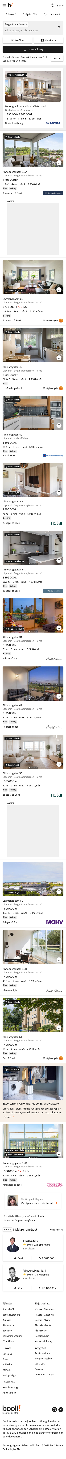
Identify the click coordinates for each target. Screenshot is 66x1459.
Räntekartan (9, 1325)
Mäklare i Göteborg (44, 1314)
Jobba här (7, 1364)
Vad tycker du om (37, 1203)
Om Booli (7, 1354)
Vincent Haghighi (34, 1270)
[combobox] (21, 30)
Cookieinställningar (44, 1374)
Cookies (39, 1369)
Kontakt (7, 1369)
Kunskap (7, 1320)
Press (5, 1359)
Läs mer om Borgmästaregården (19, 1220)
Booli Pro (7, 1330)
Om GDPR (40, 1364)
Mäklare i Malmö (42, 1320)
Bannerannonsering (12, 1336)
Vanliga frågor (10, 1375)
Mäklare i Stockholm (45, 1309)
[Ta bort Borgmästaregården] (27, 24)
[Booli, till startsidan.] (10, 5)
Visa (55, 1229)
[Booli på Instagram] (54, 1409)
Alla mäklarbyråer (43, 1325)
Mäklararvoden (42, 1336)
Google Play (9, 1387)
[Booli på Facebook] (60, 1409)
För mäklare (8, 1341)
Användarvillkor (42, 1353)
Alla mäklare (41, 1330)
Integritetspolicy (43, 1358)
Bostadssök (8, 1309)
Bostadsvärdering (12, 1314)
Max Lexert (30, 1241)
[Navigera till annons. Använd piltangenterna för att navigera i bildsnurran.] (33, 86)
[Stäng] (57, 1197)
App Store (8, 1392)
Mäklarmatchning (43, 1341)
